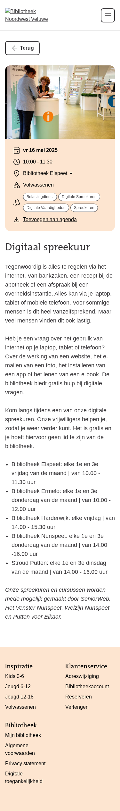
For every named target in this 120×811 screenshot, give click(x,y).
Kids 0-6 (14, 676)
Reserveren (78, 696)
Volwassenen (20, 707)
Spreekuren (84, 207)
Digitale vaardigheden (46, 207)
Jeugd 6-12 (18, 686)
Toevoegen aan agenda (50, 219)
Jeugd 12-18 (19, 696)
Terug (27, 48)
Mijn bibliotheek (23, 735)
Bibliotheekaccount (87, 686)
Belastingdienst (40, 197)
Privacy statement (25, 763)
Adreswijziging (82, 676)
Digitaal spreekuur (47, 247)
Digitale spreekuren (79, 197)
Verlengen (77, 707)
